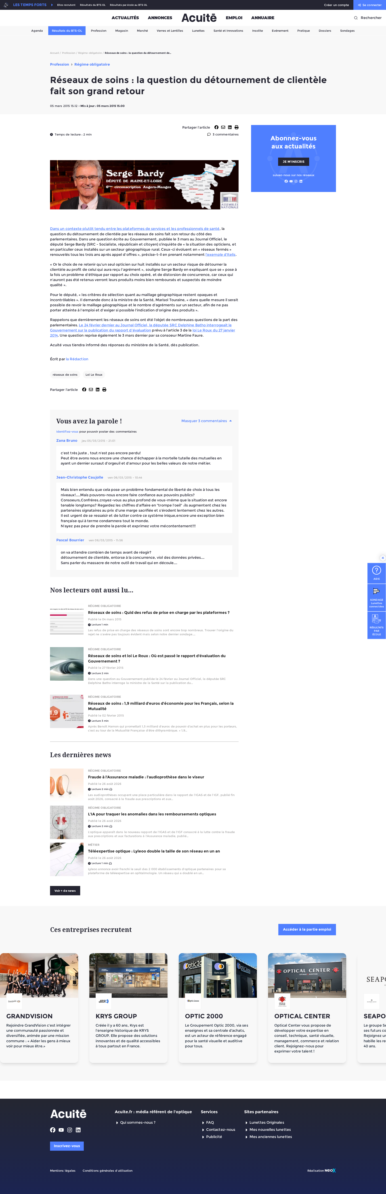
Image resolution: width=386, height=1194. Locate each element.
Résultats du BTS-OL (67, 30)
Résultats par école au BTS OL (128, 5)
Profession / (70, 52)
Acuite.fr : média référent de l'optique (153, 1111)
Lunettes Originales (267, 1122)
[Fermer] (383, 558)
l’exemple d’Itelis (220, 254)
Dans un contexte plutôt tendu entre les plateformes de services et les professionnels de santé (135, 229)
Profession (98, 30)
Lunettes (198, 30)
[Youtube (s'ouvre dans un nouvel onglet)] (291, 181)
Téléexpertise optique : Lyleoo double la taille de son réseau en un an (154, 851)
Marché (142, 30)
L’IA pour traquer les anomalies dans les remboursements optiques (152, 814)
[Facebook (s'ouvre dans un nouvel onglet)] (286, 181)
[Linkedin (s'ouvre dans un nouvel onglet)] (300, 181)
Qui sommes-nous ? (137, 1122)
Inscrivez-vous (67, 1146)
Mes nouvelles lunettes (270, 1129)
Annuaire (262, 17)
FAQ (210, 1122)
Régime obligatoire (104, 606)
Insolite (257, 30)
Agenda (37, 30)
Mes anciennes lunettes (271, 1137)
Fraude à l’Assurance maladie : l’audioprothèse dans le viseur (146, 777)
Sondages (347, 30)
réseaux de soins (65, 374)
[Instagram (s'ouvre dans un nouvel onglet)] (296, 181)
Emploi (234, 17)
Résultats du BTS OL (92, 5)
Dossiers (325, 30)
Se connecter (372, 5)
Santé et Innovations (228, 30)
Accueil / (55, 52)
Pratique (303, 30)
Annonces (160, 17)
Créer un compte (336, 5)
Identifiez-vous (67, 431)
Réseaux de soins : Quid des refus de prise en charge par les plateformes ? (159, 612)
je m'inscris (293, 161)
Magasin (121, 30)
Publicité (214, 1137)
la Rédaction (77, 359)
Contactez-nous (220, 1129)
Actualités (125, 17)
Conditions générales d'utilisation (107, 1170)
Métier (93, 844)
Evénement (280, 30)
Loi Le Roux (94, 374)
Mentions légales (63, 1170)
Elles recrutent (66, 5)
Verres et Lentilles (170, 30)
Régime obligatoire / (91, 52)
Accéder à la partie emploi (307, 929)
